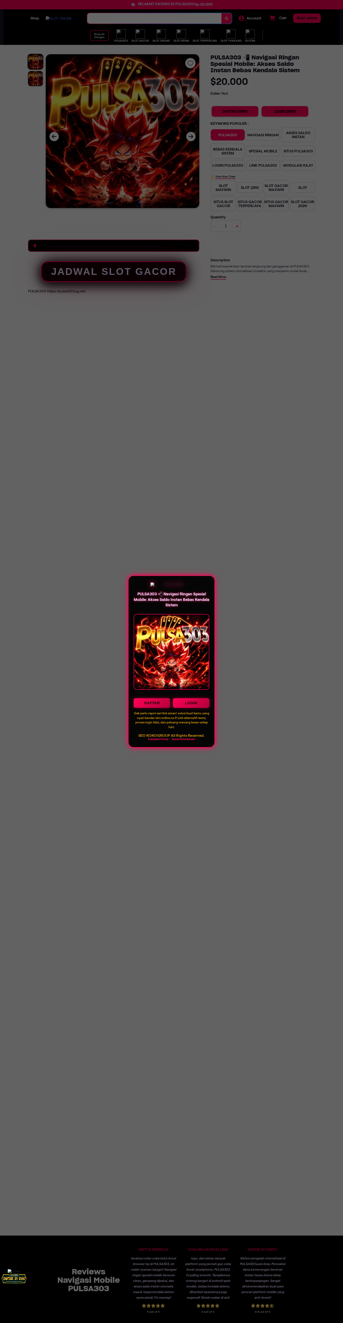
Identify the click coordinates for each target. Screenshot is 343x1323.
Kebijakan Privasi (158, 739)
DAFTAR (152, 703)
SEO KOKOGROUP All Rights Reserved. (171, 735)
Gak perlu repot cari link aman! (155, 713)
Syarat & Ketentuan (183, 739)
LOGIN (191, 703)
